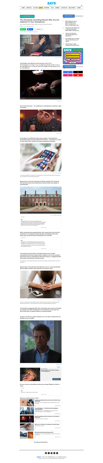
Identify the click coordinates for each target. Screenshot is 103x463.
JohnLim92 (24, 26)
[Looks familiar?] (41, 83)
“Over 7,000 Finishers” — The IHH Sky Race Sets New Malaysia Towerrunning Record (46, 409)
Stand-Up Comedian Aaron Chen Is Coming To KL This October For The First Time (47, 417)
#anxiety (21, 31)
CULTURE (35, 7)
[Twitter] (49, 453)
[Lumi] (57, 453)
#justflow (64, 7)
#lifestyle (30, 31)
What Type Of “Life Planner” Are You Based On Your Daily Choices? (47, 424)
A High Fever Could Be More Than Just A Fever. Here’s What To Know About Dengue (47, 401)
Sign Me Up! (72, 62)
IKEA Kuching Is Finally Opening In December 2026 (44, 432)
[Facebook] (46, 453)
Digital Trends (59, 299)
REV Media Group (51, 456)
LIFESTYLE (28, 7)
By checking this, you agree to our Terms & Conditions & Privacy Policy (73, 61)
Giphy (61, 133)
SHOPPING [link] (46, 7)
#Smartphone (34, 31)
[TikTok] (54, 453)
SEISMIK (57, 7)
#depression (25, 31)
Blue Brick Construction (58, 215)
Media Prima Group (62, 456)
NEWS (23, 7)
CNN (61, 57)
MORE (78, 7)
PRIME (40, 7)
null (21, 219)
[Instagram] (52, 453)
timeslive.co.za (23, 237)
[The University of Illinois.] (41, 199)
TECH (52, 7)
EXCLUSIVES (72, 7)
